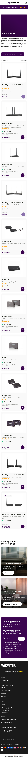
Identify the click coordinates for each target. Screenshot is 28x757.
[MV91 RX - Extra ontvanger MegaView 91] (14, 267)
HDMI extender (9, 11)
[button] (3, 2)
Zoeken (3, 701)
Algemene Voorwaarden (6, 742)
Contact (3, 687)
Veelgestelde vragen (7, 685)
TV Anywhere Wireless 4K (13, 85)
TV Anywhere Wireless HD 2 (14, 475)
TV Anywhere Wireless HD (13, 203)
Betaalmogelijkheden (7, 707)
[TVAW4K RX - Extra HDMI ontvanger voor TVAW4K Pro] (14, 152)
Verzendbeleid (5, 710)
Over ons (3, 696)
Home (3, 11)
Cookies (23, 742)
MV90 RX (6, 358)
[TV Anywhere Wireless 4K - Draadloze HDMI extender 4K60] (14, 73)
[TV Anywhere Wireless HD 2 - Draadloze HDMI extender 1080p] (14, 463)
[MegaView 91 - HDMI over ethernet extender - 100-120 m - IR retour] (14, 229)
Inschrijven (21, 639)
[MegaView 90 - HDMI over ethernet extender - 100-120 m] (14, 304)
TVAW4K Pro (7, 123)
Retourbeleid (4, 712)
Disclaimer (3, 744)
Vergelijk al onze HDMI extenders (13, 54)
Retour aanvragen (6, 690)
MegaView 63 (7, 435)
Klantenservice (5, 680)
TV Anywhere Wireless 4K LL (14, 514)
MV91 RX (5, 280)
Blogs (2, 699)
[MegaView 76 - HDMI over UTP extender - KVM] (14, 383)
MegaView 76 (7, 396)
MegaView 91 (7, 241)
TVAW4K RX (7, 165)
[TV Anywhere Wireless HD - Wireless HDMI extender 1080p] (14, 190)
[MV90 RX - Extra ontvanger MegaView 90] (14, 345)
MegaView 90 (8, 316)
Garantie (3, 682)
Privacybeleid (16, 742)
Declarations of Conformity (13, 744)
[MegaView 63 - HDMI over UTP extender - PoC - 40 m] (14, 423)
